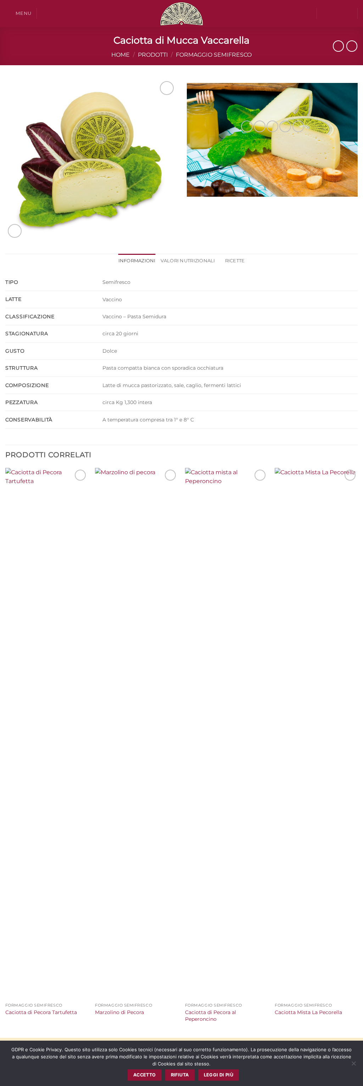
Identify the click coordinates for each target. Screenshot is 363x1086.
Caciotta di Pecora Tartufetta (41, 1012)
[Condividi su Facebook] (247, 126)
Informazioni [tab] (137, 260)
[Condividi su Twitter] (260, 126)
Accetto (144, 1074)
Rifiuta (180, 1074)
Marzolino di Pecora (119, 1012)
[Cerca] (45, 13)
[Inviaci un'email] (342, 13)
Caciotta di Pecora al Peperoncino (210, 1015)
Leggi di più (219, 1074)
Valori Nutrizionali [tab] (188, 260)
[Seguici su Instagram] (333, 13)
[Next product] (338, 45)
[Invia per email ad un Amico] (272, 126)
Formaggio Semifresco (214, 54)
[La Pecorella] (181, 13)
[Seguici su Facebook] (324, 13)
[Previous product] (351, 45)
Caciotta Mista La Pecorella (308, 1012)
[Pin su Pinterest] (285, 126)
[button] (18, 13)
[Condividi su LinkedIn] (298, 126)
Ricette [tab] (235, 260)
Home (120, 54)
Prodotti (153, 54)
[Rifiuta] (353, 1065)
